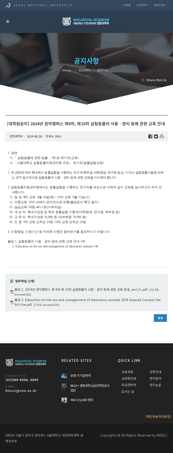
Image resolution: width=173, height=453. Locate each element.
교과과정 (127, 371)
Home (127, 5)
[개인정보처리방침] (158, 416)
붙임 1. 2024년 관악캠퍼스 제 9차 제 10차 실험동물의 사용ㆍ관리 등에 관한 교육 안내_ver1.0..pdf (81, 289)
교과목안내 (128, 378)
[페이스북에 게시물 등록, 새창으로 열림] (150, 136)
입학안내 (155, 371)
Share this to (156, 80)
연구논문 (155, 385)
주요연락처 (128, 385)
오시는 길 (127, 391)
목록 (160, 318)
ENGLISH (159, 5)
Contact (142, 5)
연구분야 (155, 378)
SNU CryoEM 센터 (81, 399)
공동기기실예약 (80, 375)
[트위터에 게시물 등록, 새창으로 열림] (156, 136)
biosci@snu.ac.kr (21, 390)
